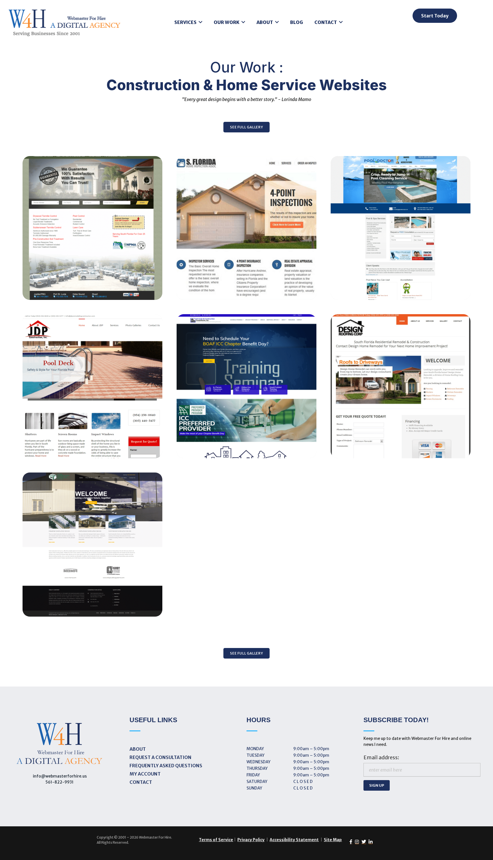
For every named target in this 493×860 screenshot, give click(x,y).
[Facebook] (349, 841)
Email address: (381, 757)
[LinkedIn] (369, 841)
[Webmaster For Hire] (64, 24)
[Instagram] (355, 841)
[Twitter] (362, 841)
